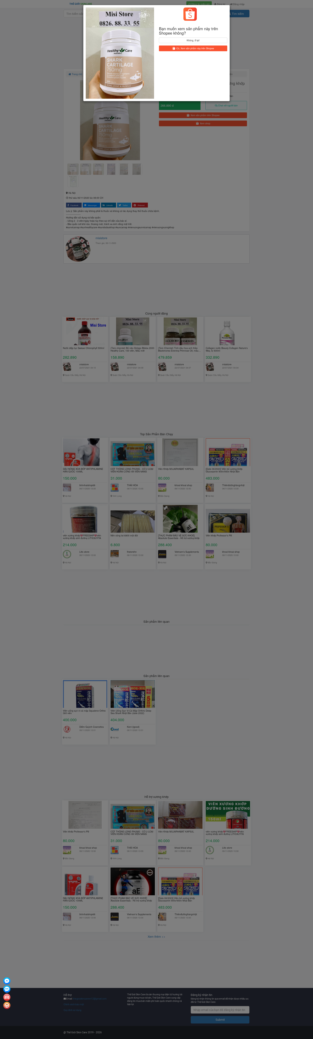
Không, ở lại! (193, 40)
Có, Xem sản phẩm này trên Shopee (195, 48)
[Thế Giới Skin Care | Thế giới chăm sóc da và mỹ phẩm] (6, 981)
